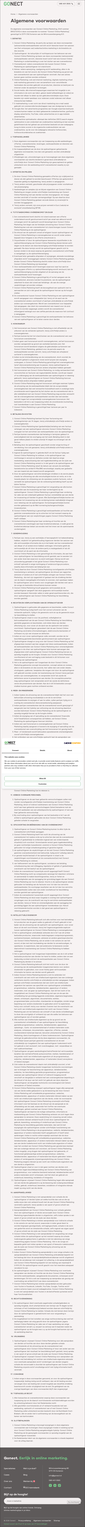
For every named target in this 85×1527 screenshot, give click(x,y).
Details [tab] (42, 750)
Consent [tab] (15, 750)
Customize (42, 784)
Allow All (42, 778)
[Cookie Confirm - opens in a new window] (72, 743)
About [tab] (69, 750)
